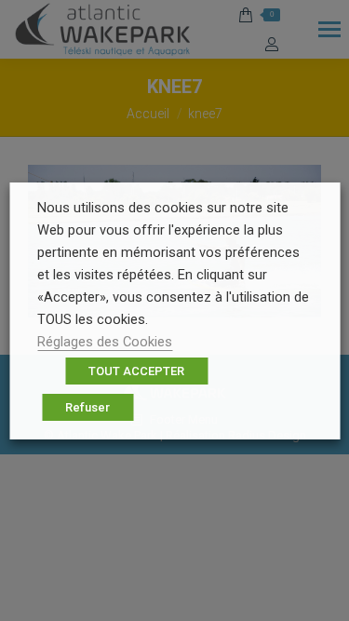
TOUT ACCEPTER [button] (136, 371)
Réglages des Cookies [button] (104, 341)
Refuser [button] (87, 407)
